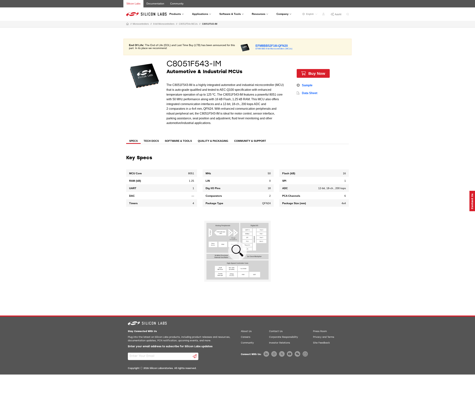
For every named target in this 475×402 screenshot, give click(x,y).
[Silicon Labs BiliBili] (305, 354)
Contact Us (276, 331)
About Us (246, 331)
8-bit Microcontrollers (163, 24)
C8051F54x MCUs (188, 24)
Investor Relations (279, 343)
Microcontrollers (141, 24)
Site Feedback (321, 343)
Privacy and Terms (323, 337)
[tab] (133, 141)
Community (177, 3)
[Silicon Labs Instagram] (274, 354)
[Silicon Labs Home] (127, 24)
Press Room (320, 331)
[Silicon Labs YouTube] (289, 354)
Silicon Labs (133, 3)
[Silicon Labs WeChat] (297, 354)
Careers (245, 337)
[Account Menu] (324, 15)
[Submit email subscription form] (194, 356)
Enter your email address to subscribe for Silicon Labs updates (170, 346)
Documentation (155, 3)
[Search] (348, 14)
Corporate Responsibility (283, 337)
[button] (472, 201)
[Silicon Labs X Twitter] (282, 354)
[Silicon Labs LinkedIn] (266, 354)
